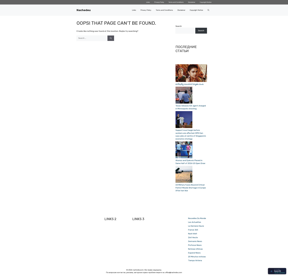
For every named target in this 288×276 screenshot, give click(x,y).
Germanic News (195, 241)
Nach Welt (192, 233)
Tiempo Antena (195, 260)
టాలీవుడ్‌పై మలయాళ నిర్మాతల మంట (190, 84)
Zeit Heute (193, 237)
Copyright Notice (206, 2)
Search (179, 26)
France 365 (193, 230)
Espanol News (194, 253)
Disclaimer (191, 2)
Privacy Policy (159, 2)
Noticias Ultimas (195, 249)
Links (148, 2)
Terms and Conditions (176, 2)
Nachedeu (83, 10)
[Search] (110, 38)
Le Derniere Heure (196, 226)
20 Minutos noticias (197, 256)
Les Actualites (194, 222)
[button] (208, 10)
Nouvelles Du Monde (197, 218)
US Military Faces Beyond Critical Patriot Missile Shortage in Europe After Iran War (191, 188)
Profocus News (195, 245)
